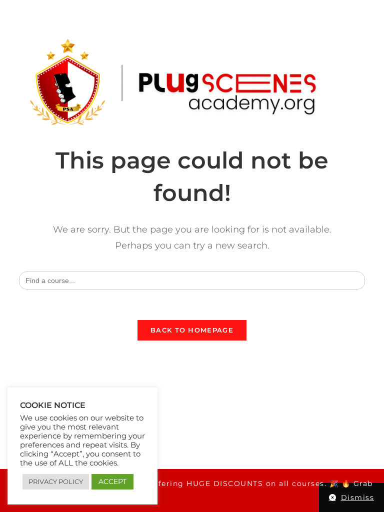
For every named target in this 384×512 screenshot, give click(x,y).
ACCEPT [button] (112, 481)
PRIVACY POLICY (55, 482)
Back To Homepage (192, 330)
